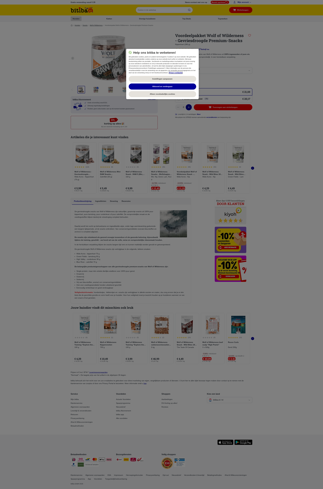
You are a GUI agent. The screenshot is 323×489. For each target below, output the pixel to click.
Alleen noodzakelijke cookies (162, 94)
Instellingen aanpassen (162, 79)
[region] (162, 74)
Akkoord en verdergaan (162, 86)
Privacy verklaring (175, 73)
